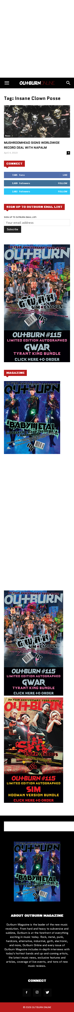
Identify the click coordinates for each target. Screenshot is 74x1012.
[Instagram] (37, 992)
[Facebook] (27, 992)
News (7, 135)
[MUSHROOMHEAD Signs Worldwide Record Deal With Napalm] (37, 121)
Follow (62, 183)
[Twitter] (48, 992)
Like (65, 174)
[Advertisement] (37, 39)
